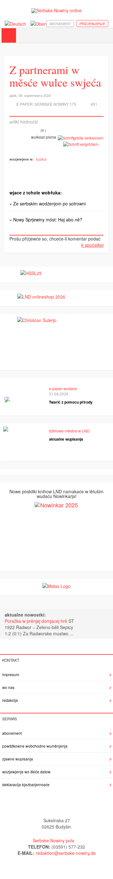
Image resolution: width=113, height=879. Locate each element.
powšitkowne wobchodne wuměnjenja (34, 746)
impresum (10, 674)
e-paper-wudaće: (63, 388)
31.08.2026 (58, 393)
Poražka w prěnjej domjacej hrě (36, 621)
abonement (60, 23)
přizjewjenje (92, 23)
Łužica (41, 159)
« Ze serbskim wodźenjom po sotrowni (47, 203)
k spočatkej (92, 245)
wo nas (8, 687)
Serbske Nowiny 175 (55, 104)
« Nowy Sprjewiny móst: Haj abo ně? (45, 219)
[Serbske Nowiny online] (56, 10)
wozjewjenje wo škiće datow (26, 771)
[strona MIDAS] (56, 585)
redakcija (10, 700)
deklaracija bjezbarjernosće (26, 784)
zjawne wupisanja (17, 758)
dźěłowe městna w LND (69, 430)
